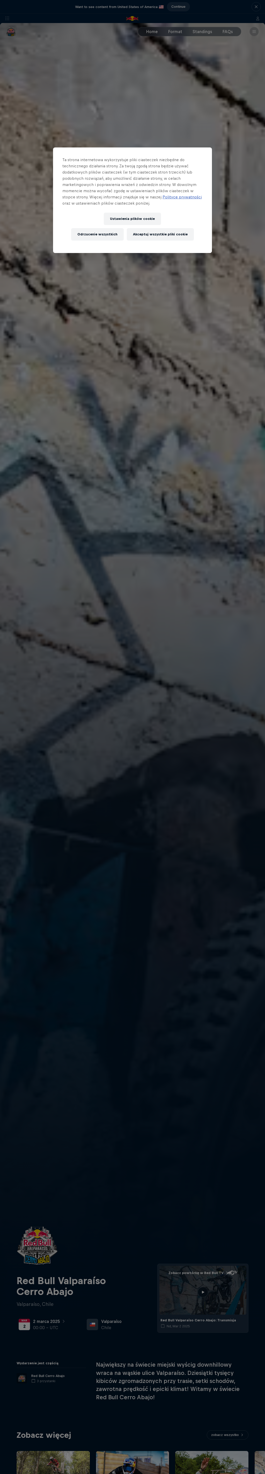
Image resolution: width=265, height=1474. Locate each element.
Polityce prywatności (182, 197)
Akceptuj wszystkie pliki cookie (160, 234)
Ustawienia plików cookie (132, 219)
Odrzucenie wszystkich (97, 234)
